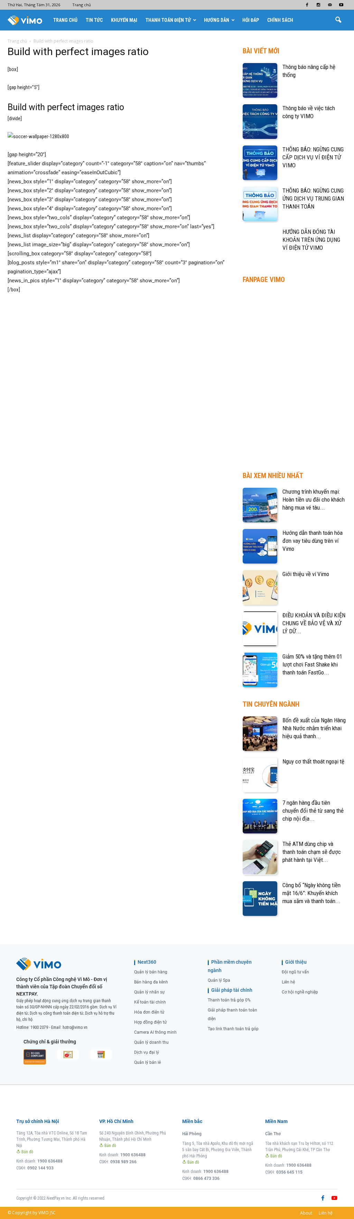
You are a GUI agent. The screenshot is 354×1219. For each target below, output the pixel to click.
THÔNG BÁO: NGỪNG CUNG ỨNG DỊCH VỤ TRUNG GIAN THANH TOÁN (313, 198)
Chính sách (280, 20)
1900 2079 (39, 1027)
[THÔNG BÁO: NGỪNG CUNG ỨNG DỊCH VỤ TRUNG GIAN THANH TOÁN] (260, 204)
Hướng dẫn (216, 20)
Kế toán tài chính (150, 1002)
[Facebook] (307, 5)
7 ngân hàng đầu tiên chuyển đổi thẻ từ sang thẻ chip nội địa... (313, 810)
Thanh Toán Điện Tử (168, 20)
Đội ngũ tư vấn (295, 972)
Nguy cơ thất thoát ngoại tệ (313, 761)
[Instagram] (318, 5)
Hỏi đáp (250, 20)
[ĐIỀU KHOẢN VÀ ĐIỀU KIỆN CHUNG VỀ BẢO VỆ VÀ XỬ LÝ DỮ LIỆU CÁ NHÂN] (260, 628)
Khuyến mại (124, 20)
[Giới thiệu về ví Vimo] (260, 587)
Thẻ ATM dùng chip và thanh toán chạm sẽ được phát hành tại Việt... (311, 851)
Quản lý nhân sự (149, 992)
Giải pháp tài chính (231, 990)
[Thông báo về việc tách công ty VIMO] (260, 121)
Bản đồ (26, 1151)
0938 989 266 (123, 1161)
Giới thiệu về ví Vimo (305, 574)
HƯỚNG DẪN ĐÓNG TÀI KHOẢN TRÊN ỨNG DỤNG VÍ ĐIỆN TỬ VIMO (311, 239)
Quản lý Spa (219, 980)
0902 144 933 (40, 1168)
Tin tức (94, 20)
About (306, 1213)
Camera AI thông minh (155, 1032)
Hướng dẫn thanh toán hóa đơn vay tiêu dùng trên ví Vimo (312, 540)
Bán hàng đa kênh (151, 982)
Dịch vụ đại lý (146, 1052)
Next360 (147, 962)
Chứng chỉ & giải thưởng (50, 1041)
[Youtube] (341, 5)
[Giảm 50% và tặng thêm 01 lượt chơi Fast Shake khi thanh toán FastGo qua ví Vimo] (260, 670)
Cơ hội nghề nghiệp (300, 992)
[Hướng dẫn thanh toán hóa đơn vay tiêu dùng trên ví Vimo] (260, 546)
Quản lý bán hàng (150, 972)
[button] (338, 20)
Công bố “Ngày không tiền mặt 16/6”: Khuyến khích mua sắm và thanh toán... (311, 893)
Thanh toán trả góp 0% (229, 1000)
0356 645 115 (289, 1172)
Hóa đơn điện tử (149, 1012)
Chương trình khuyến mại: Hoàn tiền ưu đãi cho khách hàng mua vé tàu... (313, 499)
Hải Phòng (192, 1133)
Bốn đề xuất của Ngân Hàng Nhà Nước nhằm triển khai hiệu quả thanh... (314, 728)
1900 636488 (50, 1161)
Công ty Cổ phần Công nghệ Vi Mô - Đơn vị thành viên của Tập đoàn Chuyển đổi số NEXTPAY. (61, 987)
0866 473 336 (206, 1178)
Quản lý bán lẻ (147, 1062)
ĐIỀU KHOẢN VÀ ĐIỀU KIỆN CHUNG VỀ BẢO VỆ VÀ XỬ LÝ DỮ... (313, 623)
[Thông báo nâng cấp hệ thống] (260, 80)
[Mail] (330, 5)
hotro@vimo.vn (75, 1027)
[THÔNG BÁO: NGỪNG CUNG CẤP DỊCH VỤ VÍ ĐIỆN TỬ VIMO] (260, 162)
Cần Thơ (273, 1133)
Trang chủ (81, 4)
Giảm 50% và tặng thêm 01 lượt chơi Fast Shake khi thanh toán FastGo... (312, 664)
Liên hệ (288, 982)
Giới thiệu (296, 962)
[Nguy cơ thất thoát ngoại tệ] (260, 775)
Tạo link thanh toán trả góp (233, 1028)
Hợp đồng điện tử (150, 1022)
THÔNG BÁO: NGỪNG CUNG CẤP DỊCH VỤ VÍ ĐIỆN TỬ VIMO (313, 157)
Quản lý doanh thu (151, 1042)
